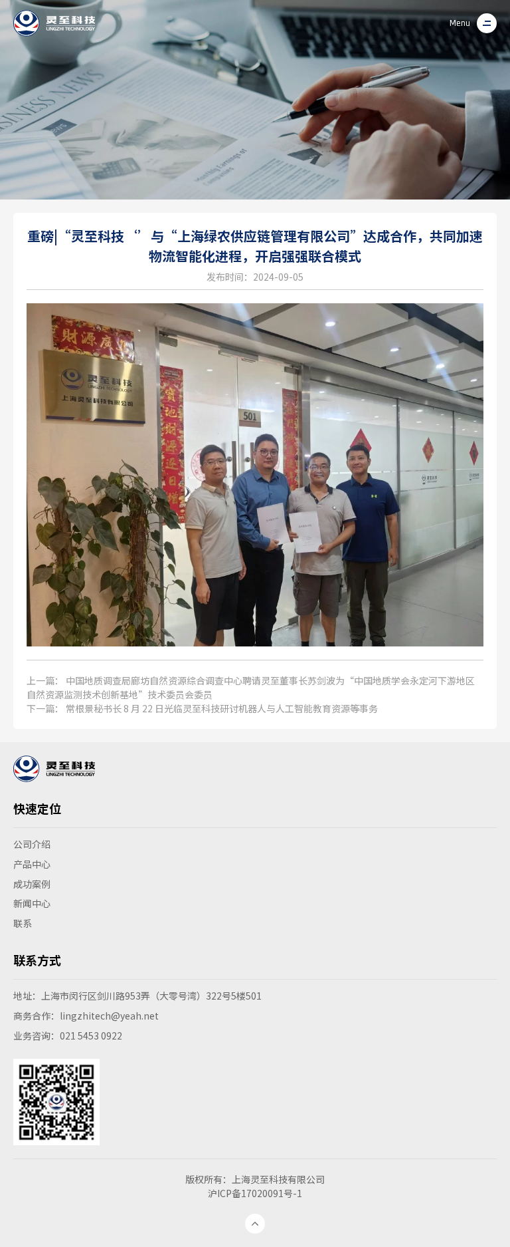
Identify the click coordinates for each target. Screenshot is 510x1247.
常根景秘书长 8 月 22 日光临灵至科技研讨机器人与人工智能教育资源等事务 (222, 708)
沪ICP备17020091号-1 (255, 1193)
